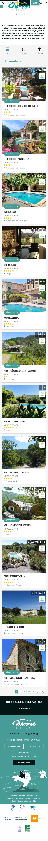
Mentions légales (12, 798)
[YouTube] (34, 733)
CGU (34, 801)
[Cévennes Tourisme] (19, 6)
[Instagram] (29, 733)
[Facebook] (26, 733)
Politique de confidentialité (30, 798)
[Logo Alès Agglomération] (33, 808)
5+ (29, 691)
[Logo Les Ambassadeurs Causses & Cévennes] (19, 828)
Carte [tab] (23, 53)
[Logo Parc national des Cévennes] (37, 818)
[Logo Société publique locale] (15, 818)
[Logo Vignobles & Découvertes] (27, 828)
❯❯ (42, 691)
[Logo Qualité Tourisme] (23, 807)
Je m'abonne (24, 709)
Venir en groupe (18, 795)
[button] (40, 3)
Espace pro (32, 795)
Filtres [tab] (40, 53)
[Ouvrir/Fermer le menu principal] (1, 6)
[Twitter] (31, 733)
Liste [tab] (7, 53)
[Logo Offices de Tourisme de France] (13, 807)
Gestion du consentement (21, 801)
